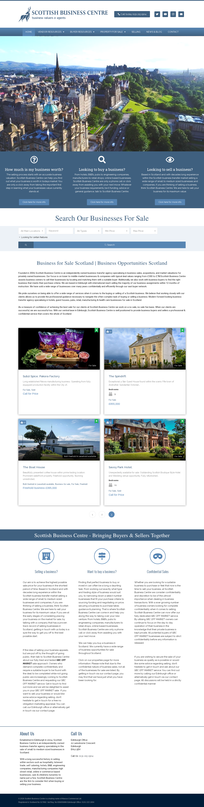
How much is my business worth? (34, 169)
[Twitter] (157, 14)
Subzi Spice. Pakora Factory (41, 376)
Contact (173, 32)
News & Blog (154, 32)
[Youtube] (165, 14)
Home (29, 32)
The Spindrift (117, 376)
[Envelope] (181, 14)
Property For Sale (111, 32)
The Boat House (34, 467)
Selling (136, 32)
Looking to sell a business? (170, 169)
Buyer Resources (81, 32)
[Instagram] (173, 14)
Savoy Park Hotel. (120, 467)
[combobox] (31, 231)
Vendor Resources (49, 32)
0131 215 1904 (86, 756)
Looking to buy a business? (102, 169)
